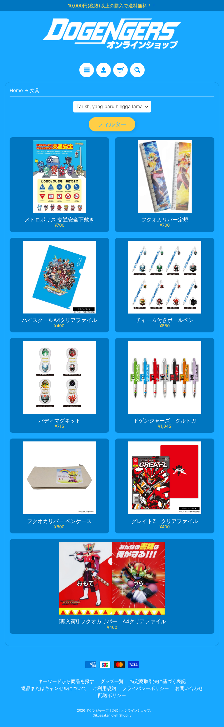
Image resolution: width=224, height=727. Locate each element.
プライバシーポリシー (145, 688)
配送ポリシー (112, 695)
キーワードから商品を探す (66, 681)
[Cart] (120, 70)
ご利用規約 (104, 688)
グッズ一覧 (112, 681)
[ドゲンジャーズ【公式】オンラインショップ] (112, 37)
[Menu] (86, 70)
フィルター (112, 124)
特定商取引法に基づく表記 (158, 681)
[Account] (103, 70)
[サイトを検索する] (137, 70)
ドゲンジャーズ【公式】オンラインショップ (118, 710)
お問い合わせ (189, 688)
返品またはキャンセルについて (54, 688)
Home (16, 90)
